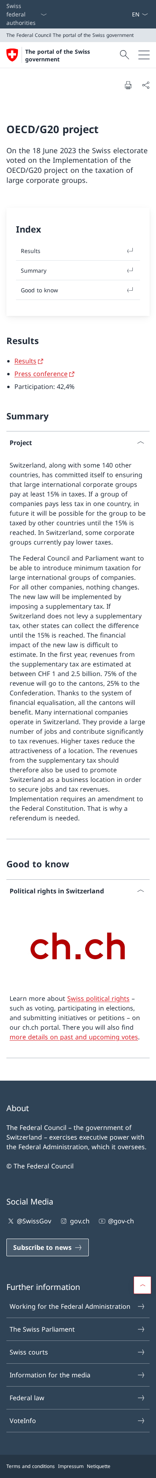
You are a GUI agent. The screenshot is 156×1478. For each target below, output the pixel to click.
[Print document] (128, 85)
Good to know (39, 290)
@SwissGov (34, 1221)
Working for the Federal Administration (70, 1306)
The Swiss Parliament (42, 1329)
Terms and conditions (30, 1466)
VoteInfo (23, 1420)
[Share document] (145, 85)
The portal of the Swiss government (57, 55)
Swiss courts (29, 1352)
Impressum (71, 1466)
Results (25, 360)
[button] (142, 1285)
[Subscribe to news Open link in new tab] (128, 14)
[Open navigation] (144, 55)
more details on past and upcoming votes (74, 1037)
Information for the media (50, 1375)
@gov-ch (121, 1221)
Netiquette (98, 1466)
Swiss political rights (98, 998)
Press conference (41, 373)
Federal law (27, 1397)
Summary (33, 270)
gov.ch (79, 1221)
